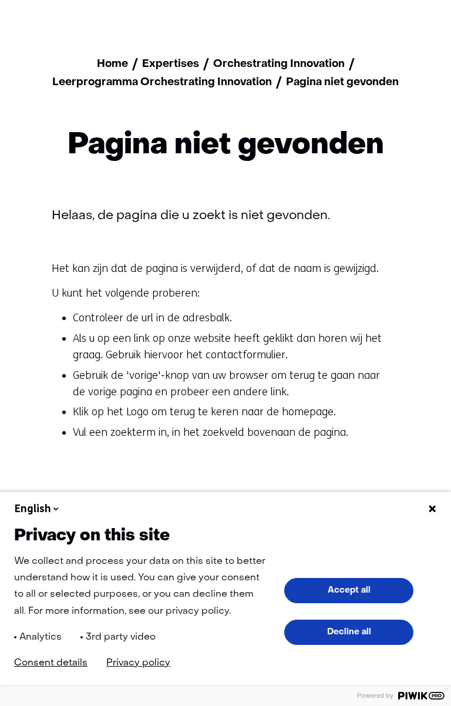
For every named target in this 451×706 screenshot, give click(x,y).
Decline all (349, 632)
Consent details (50, 663)
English (33, 508)
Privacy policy (138, 663)
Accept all (349, 590)
